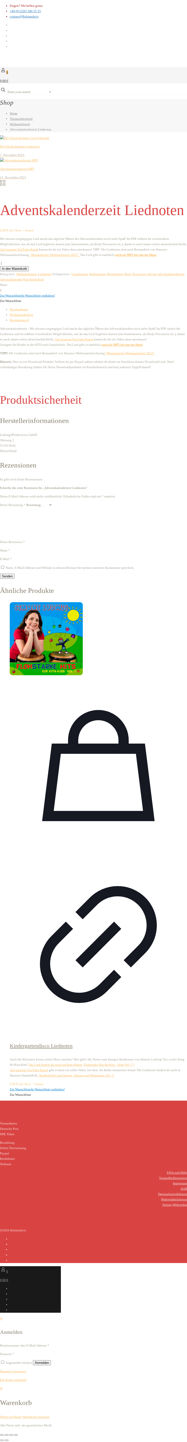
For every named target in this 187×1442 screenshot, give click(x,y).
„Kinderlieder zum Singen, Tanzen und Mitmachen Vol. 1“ (76, 1075)
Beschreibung (19, 309)
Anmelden (42, 1363)
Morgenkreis (115, 274)
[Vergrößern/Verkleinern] (2, 1435)
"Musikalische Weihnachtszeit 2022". (130, 353)
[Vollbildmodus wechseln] (7, 1435)
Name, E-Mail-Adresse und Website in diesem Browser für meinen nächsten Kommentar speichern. (70, 568)
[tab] (98, 309)
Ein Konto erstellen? (13, 1380)
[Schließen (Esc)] (16, 1435)
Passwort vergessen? (13, 1371)
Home (14, 113)
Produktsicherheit (21, 315)
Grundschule (79, 274)
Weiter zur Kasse (11, 1417)
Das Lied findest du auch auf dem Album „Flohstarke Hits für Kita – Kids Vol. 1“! (81, 1065)
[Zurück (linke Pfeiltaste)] (2, 1440)
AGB (183, 1188)
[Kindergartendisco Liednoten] (98, 639)
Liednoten (45, 274)
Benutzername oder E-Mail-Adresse (24, 1345)
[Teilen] (11, 1435)
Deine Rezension (12, 542)
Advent (152, 274)
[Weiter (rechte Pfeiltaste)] (7, 1440)
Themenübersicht (21, 119)
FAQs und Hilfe (177, 1172)
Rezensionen (19, 320)
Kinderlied (36, 279)
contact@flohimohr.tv (24, 16)
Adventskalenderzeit (171, 274)
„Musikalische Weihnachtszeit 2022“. (54, 255)
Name (5, 550)
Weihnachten (97, 274)
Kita (26, 279)
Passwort (7, 1354)
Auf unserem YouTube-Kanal (19, 249)
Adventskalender (11, 279)
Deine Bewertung (12, 505)
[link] (50, 92)
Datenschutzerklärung (172, 1194)
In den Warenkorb (14, 269)
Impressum (180, 1183)
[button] (27, 295)
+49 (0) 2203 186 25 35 (25, 11)
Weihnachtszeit (20, 124)
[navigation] (93, 1403)
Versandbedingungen (173, 1178)
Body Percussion (135, 274)
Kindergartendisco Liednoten (41, 1046)
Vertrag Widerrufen (174, 1205)
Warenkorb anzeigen (35, 1417)
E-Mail (6, 559)
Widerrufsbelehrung (174, 1199)
